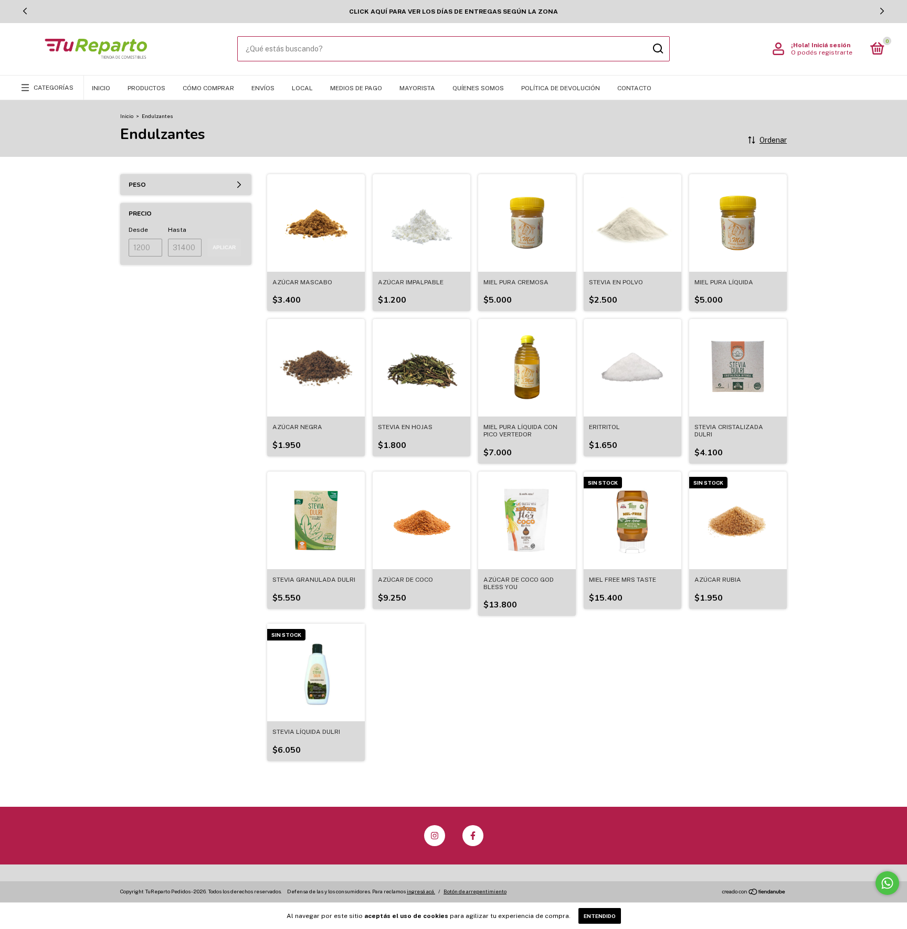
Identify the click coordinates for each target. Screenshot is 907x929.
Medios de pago (356, 88)
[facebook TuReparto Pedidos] (472, 835)
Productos (146, 88)
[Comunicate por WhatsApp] (887, 883)
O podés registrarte (821, 52)
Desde (138, 229)
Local (302, 88)
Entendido (600, 916)
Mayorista (417, 88)
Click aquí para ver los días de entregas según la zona (453, 11)
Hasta (177, 229)
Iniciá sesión (830, 45)
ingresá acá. (421, 891)
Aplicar (224, 247)
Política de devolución (560, 88)
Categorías (53, 87)
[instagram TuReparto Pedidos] (434, 835)
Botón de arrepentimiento (475, 891)
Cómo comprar (208, 88)
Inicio (101, 88)
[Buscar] (657, 48)
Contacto (634, 88)
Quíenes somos (478, 88)
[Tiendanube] (754, 893)
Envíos (263, 88)
